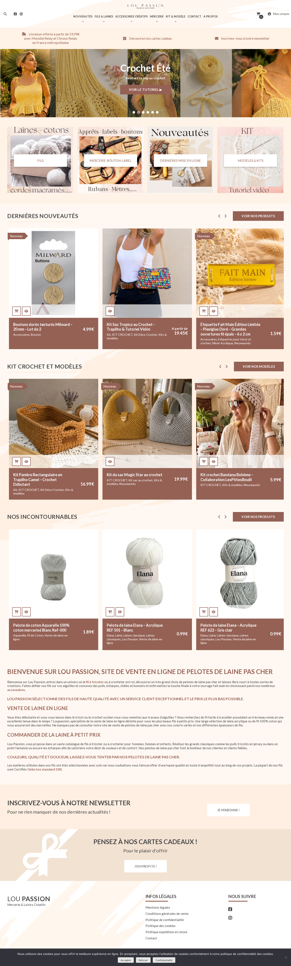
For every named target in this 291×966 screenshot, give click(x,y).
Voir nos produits (258, 216)
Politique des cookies (161, 926)
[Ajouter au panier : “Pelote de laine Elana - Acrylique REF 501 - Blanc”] (110, 611)
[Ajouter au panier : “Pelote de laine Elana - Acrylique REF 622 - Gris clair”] (203, 611)
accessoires (16, 690)
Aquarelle (19, 635)
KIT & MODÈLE (175, 16)
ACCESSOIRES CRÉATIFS (131, 16)
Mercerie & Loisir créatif (222, 339)
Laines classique (134, 635)
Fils (40, 160)
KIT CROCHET (35, 334)
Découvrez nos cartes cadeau (150, 38)
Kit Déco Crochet (58, 334)
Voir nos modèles (259, 366)
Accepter (126, 960)
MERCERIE (157, 16)
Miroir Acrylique (135, 343)
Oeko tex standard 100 (44, 769)
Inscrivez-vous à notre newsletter (244, 38)
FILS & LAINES (104, 16)
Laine (118, 635)
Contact (151, 938)
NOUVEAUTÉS (82, 16)
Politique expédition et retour (167, 932)
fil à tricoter (95, 682)
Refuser (143, 960)
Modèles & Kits (251, 160)
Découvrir (145, 90)
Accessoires (121, 339)
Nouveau (116, 236)
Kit (22, 334)
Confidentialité (164, 960)
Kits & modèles (232, 485)
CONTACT (194, 16)
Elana (110, 635)
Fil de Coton (35, 635)
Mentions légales (158, 907)
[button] (134, 112)
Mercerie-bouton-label (110, 160)
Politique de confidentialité (165, 920)
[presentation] (219, 216)
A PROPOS (210, 16)
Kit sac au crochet (140, 480)
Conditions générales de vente (167, 913)
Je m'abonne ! (228, 810)
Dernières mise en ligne (180, 160)
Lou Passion (130, 639)
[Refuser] (286, 957)
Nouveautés (155, 343)
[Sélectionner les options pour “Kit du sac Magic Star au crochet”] (110, 461)
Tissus (237, 343)
